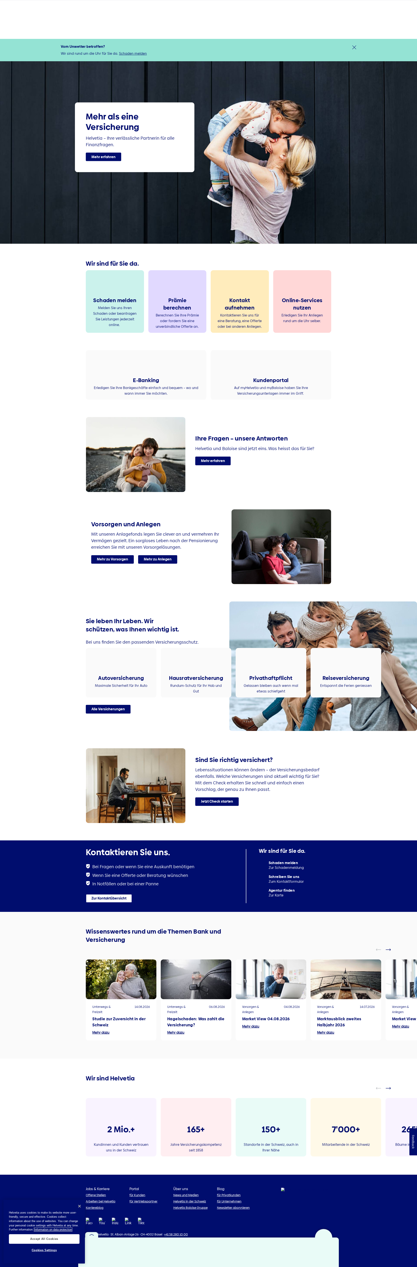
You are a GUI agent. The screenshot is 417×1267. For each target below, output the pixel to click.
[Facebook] (89, 1222)
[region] (44, 1232)
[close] (354, 47)
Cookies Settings (44, 1250)
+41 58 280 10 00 (176, 1234)
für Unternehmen (229, 1201)
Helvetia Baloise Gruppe (190, 1208)
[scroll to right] (391, 949)
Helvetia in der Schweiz (189, 1201)
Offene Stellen (96, 1195)
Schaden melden (133, 53)
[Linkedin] (128, 1222)
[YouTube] (102, 1222)
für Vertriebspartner (143, 1201)
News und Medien (186, 1195)
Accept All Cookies (44, 1238)
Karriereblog (94, 1208)
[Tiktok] (141, 1222)
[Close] (79, 1206)
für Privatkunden (229, 1195)
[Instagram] (115, 1222)
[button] (103, 157)
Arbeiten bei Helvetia (100, 1201)
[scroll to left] (381, 949)
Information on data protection (53, 1229)
